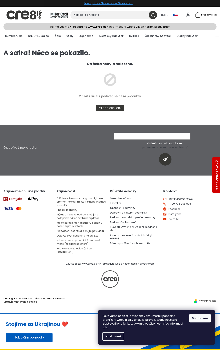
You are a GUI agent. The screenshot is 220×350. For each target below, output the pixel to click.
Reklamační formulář (123, 222)
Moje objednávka (120, 198)
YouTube (174, 219)
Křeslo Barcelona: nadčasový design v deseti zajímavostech (79, 224)
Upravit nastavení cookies (20, 301)
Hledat (154, 15)
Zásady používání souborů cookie (130, 243)
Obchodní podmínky (122, 208)
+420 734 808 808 (180, 204)
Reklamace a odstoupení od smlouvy (132, 217)
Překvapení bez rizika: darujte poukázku (80, 231)
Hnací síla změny (67, 210)
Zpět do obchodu (110, 108)
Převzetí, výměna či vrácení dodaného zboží (133, 228)
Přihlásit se (166, 159)
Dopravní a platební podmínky (128, 212)
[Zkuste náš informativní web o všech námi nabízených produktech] (110, 279)
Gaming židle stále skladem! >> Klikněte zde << (108, 3)
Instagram (175, 214)
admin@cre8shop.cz (181, 198)
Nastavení (113, 336)
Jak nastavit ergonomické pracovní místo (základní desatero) (78, 242)
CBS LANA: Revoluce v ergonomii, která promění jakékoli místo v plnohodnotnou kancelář (81, 202)
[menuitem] (13, 36)
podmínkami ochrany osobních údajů (165, 147)
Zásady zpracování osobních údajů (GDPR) (131, 237)
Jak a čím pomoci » (29, 337)
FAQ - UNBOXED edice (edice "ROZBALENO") (74, 250)
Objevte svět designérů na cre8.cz (77, 235)
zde (104, 327)
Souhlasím (200, 318)
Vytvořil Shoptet (207, 300)
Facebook (174, 209)
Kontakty (115, 203)
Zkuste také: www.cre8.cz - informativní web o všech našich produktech (110, 263)
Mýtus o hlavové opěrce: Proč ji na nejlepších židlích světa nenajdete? (78, 216)
